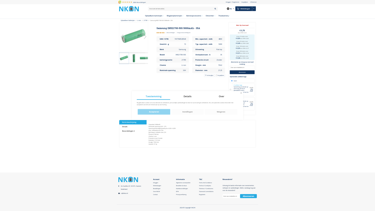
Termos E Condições (205, 185)
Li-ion (139, 20)
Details (124, 127)
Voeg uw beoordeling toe (183, 32)
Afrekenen (253, 2)
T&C (200, 179)
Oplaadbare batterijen (128, 20)
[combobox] (183, 8)
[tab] (191, 28)
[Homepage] (129, 8)
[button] (122, 36)
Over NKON (156, 191)
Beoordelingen (128, 131)
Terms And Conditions (205, 183)
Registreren (235, 2)
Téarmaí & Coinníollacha (206, 191)
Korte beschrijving (129, 122)
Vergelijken (244, 2)
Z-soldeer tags (238, 85)
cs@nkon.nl (124, 193)
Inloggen (228, 2)
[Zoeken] (215, 9)
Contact (155, 194)
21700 (145, 20)
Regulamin (202, 194)
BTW (177, 191)
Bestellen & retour (181, 185)
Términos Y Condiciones (206, 188)
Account (156, 179)
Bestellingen (156, 188)
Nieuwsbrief (227, 179)
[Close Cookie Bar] (241, 93)
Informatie (180, 179)
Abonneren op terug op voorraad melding (242, 63)
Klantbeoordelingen (182, 188)
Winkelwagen (157, 185)
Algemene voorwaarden (183, 183)
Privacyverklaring (181, 194)
